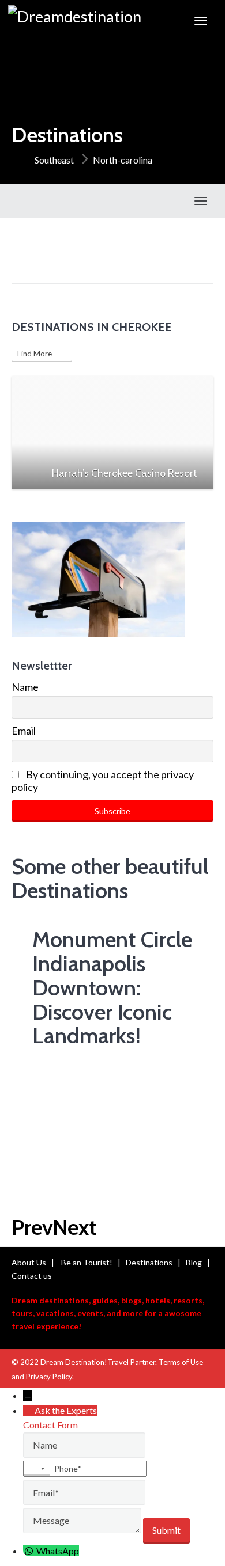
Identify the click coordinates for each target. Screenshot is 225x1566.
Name (25, 687)
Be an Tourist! (86, 1262)
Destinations (149, 1262)
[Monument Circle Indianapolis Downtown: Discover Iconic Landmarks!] (92, 973)
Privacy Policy (49, 1376)
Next (74, 1227)
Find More (37, 353)
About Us (29, 1262)
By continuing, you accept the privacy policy (103, 780)
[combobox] (37, 1468)
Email (24, 730)
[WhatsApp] (29, 1550)
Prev (32, 1227)
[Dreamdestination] (74, 20)
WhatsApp (57, 1550)
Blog (194, 1262)
